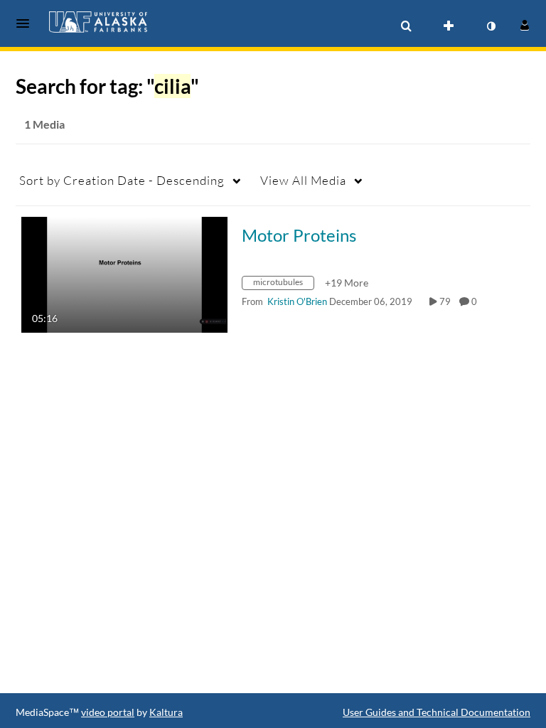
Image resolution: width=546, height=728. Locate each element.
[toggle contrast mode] (490, 26)
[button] (27, 23)
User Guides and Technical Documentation (436, 712)
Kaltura (166, 712)
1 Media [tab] (44, 124)
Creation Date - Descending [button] (122, 180)
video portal (107, 712)
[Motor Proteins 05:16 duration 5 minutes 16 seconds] (124, 273)
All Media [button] (303, 180)
